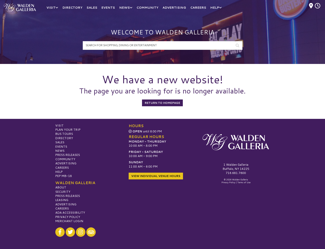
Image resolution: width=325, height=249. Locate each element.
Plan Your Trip (67, 129)
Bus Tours (64, 133)
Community (65, 159)
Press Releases (67, 155)
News (60, 150)
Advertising (65, 163)
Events (61, 146)
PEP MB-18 (63, 176)
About (60, 187)
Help (59, 171)
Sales (59, 142)
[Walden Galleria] (236, 142)
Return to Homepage (162, 103)
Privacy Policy (67, 217)
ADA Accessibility (70, 212)
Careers (62, 167)
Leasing (61, 200)
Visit (59, 125)
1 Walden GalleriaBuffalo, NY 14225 (236, 166)
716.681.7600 (236, 173)
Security (62, 191)
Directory (64, 138)
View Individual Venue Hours (155, 176)
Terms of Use (244, 182)
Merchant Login (69, 221)
